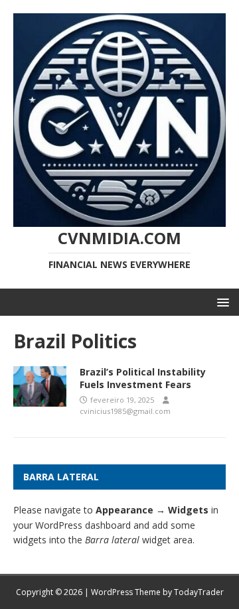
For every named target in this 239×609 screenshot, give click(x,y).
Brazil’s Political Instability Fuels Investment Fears (143, 378)
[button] (221, 301)
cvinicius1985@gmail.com (125, 411)
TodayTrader (199, 592)
